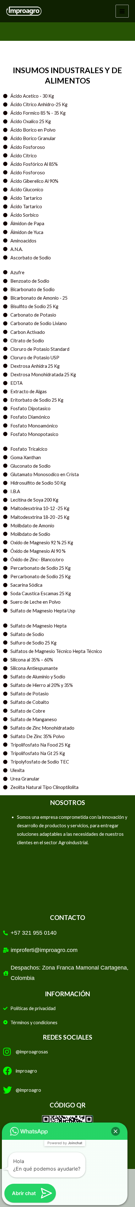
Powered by (64, 1143)
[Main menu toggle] (122, 11)
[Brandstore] (23, 11)
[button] (115, 1131)
